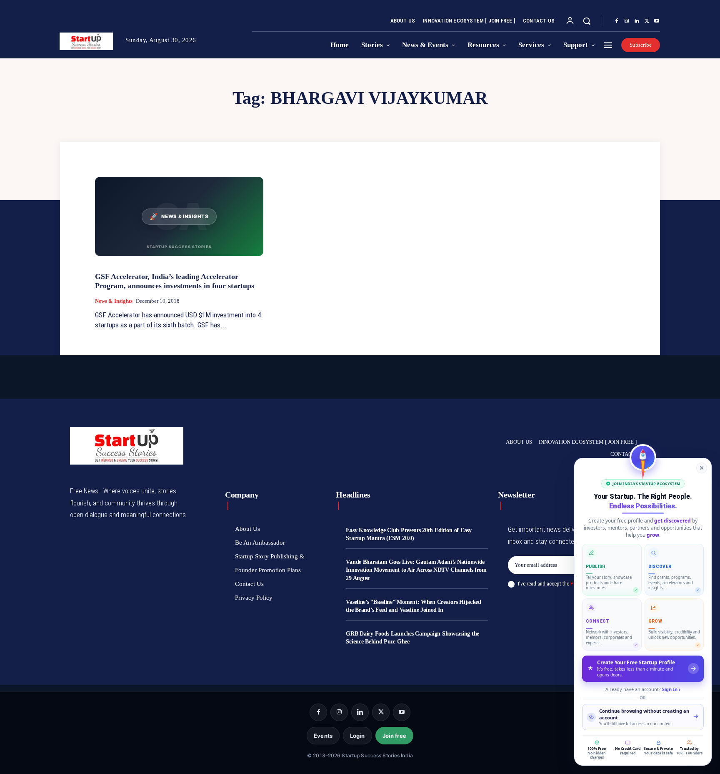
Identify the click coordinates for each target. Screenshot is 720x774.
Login (357, 735)
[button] (587, 21)
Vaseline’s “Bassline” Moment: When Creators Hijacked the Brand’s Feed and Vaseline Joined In (413, 606)
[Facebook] (617, 21)
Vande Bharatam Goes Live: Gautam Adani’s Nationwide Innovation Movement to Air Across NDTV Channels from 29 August (416, 570)
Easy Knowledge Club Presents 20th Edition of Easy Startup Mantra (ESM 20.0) (408, 534)
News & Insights (113, 301)
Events (323, 735)
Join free (394, 735)
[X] (647, 21)
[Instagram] (627, 21)
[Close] (701, 467)
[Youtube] (657, 21)
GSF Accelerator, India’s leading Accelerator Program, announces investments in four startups (174, 281)
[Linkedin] (637, 21)
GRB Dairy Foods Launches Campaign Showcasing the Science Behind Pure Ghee (412, 638)
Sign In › (671, 689)
